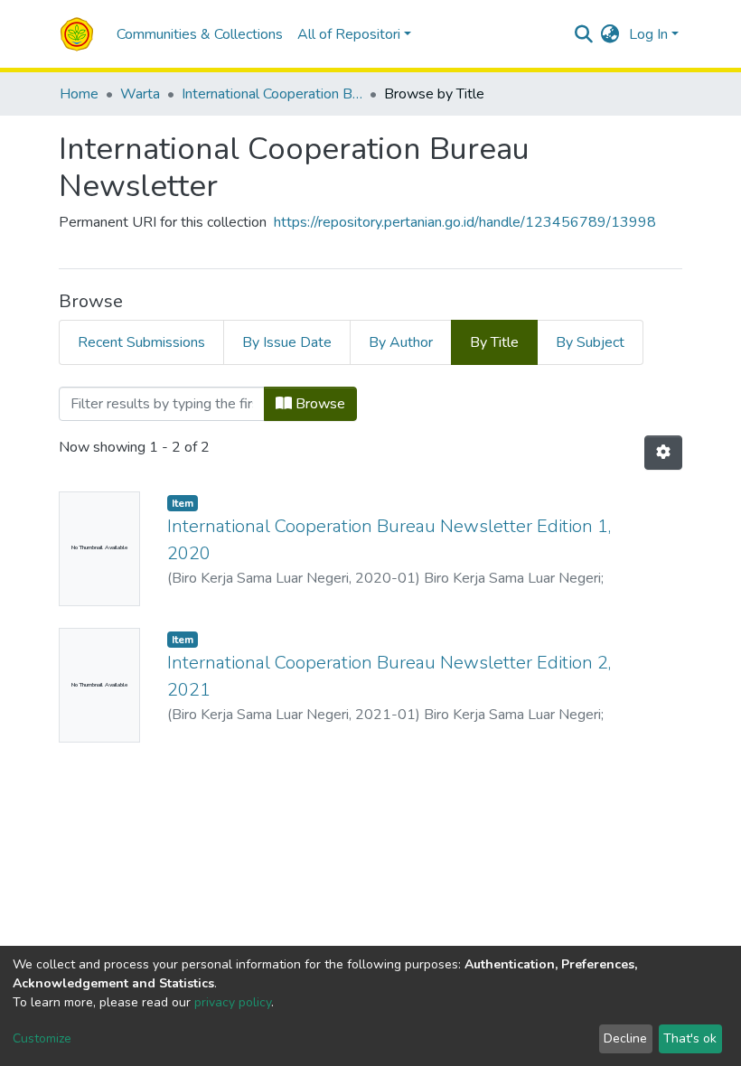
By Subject (590, 342)
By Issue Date (287, 342)
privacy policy (232, 1002)
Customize (42, 1038)
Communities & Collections (200, 34)
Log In (648, 34)
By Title (494, 342)
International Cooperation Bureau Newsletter (272, 94)
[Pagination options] (663, 452)
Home (79, 94)
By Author (401, 342)
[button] (610, 34)
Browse (318, 404)
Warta (140, 94)
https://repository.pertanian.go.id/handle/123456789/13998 (465, 222)
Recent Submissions (141, 342)
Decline (625, 1038)
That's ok (690, 1038)
